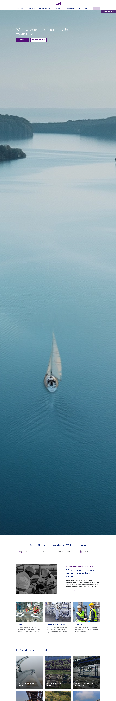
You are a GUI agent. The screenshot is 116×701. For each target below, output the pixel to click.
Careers (96, 8)
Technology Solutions (38, 39)
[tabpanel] (26, 552)
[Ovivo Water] (58, 3)
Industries (22, 39)
